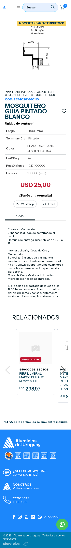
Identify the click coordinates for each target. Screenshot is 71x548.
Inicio (8, 91)
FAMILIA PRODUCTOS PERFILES (33, 91)
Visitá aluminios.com (26, 488)
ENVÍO (20, 216)
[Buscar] (52, 8)
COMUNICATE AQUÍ (25, 474)
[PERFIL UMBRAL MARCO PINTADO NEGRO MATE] (35, 362)
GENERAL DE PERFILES (19, 94)
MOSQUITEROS (45, 94)
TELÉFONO (20, 502)
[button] (63, 370)
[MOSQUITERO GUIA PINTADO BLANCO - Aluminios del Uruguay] (9, 7)
